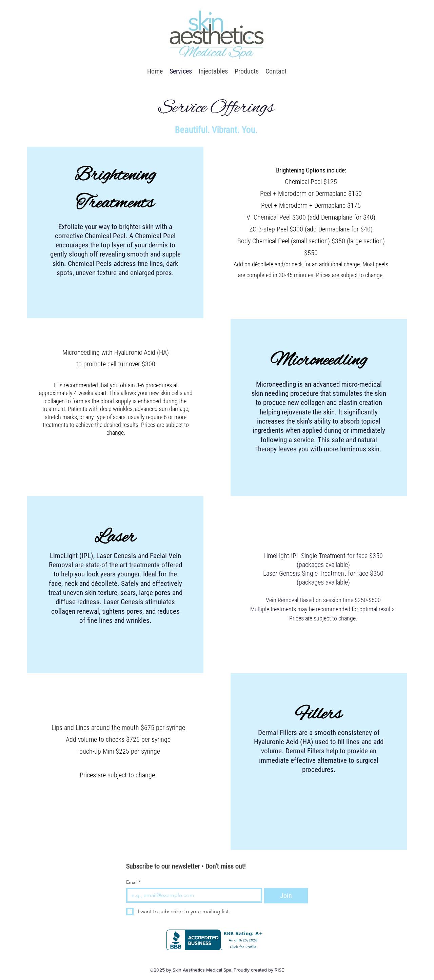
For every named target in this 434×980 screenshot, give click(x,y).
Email (133, 882)
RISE (279, 970)
